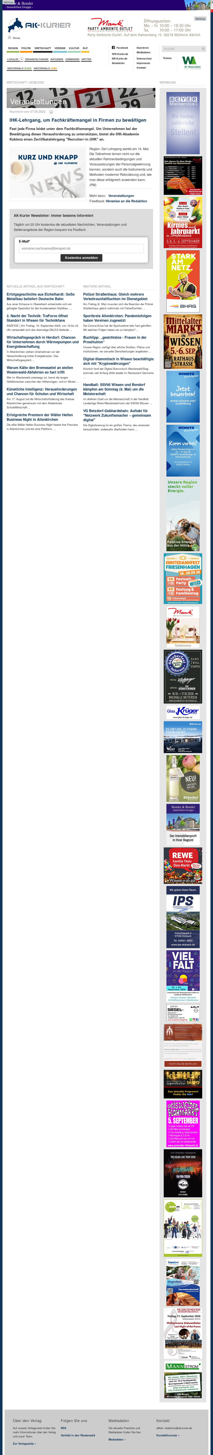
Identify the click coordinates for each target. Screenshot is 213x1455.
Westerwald (19, 68)
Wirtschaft (43, 48)
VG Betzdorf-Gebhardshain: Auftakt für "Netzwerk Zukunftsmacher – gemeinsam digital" (117, 415)
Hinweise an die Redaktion (126, 201)
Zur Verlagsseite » (24, 1443)
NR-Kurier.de (119, 58)
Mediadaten (143, 52)
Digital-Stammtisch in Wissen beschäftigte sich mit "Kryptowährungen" (118, 361)
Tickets (167, 58)
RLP (85, 48)
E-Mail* (24, 241)
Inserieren (143, 48)
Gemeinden (72, 59)
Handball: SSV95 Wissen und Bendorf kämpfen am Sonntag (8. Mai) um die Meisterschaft (114, 389)
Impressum (143, 63)
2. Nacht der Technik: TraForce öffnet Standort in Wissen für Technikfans (37, 318)
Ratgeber (57, 59)
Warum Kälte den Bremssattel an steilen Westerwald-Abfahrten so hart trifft (40, 370)
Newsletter (118, 63)
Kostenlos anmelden (81, 258)
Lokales (13, 59)
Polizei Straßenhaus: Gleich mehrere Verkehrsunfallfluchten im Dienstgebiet (115, 296)
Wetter (86, 59)
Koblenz (37, 82)
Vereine (60, 48)
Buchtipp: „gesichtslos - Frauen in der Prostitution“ (115, 339)
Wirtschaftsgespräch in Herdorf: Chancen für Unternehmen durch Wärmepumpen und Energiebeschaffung (43, 342)
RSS (63, 1428)
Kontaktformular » (168, 1435)
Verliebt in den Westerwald (78, 1435)
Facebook (122, 48)
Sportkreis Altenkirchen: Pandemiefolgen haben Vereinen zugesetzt (117, 318)
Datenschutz (144, 58)
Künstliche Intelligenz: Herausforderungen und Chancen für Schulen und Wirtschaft (42, 391)
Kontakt (141, 67)
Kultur (74, 48)
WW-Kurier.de (120, 54)
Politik (26, 48)
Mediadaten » (117, 1439)
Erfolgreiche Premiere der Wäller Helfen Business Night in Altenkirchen (40, 417)
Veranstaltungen (36, 59)
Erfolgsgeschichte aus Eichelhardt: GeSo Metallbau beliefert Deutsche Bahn (41, 296)
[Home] (9, 37)
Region (13, 48)
